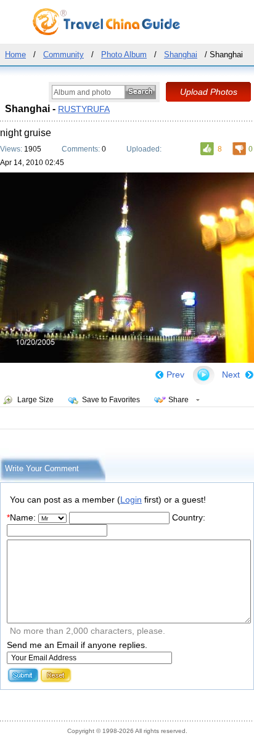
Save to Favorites (111, 399)
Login (131, 499)
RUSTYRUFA (84, 109)
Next (231, 374)
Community (63, 54)
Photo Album (124, 54)
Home (15, 54)
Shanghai (180, 54)
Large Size (35, 399)
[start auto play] (203, 375)
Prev (175, 374)
